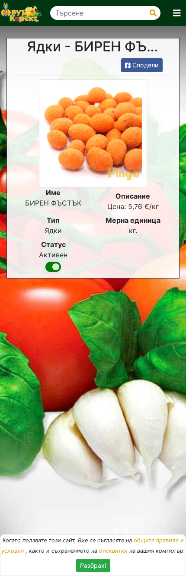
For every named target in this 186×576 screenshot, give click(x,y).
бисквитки (113, 551)
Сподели (145, 65)
